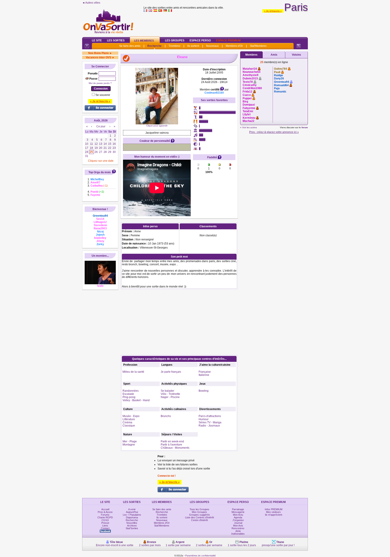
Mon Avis (238, 525)
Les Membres (144, 40)
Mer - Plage (130, 441)
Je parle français (171, 371)
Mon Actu (238, 514)
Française (205, 371)
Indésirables (238, 533)
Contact (105, 528)
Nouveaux (212, 45)
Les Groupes (174, 40)
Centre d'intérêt (199, 520)
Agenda (238, 517)
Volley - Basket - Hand (136, 400)
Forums (105, 514)
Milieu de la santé (133, 371)
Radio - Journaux (209, 425)
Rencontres (238, 528)
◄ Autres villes (91, 2)
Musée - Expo (131, 416)
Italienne (204, 375)
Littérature (129, 419)
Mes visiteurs (273, 512)
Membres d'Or (234, 45)
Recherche (154, 45)
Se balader (167, 390)
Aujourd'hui (132, 512)
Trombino (174, 45)
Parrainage (238, 509)
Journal (238, 522)
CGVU (105, 520)
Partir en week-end (172, 441)
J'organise (238, 520)
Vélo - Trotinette (170, 394)
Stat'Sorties (132, 528)
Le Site (97, 40)
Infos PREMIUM (273, 509)
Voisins (296, 54)
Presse (105, 522)
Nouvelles (131, 522)
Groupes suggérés (199, 514)
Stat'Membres (258, 45)
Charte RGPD (105, 517)
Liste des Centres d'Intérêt (199, 517)
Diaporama (132, 517)
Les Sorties (116, 40)
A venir (132, 509)
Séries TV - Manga (210, 422)
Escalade (128, 394)
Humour (204, 419)
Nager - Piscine (170, 397)
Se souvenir (102, 95)
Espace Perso (200, 40)
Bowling (204, 390)
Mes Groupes (199, 512)
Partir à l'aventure (171, 444)
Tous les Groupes (199, 509)
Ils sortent (193, 45)
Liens (105, 525)
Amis (274, 54)
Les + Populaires (132, 514)
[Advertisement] (226, 23)
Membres (251, 54)
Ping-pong (129, 397)
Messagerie (238, 512)
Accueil (105, 509)
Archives (132, 525)
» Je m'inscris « (273, 11)
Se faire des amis (129, 45)
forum (305, 127)
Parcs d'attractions (210, 416)
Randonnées (131, 390)
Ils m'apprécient (273, 514)
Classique (129, 425)
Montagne (129, 444)
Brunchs (166, 416)
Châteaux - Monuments (175, 447)
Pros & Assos (105, 512)
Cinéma (127, 422)
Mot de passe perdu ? (100, 83)
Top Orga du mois (99, 172)
